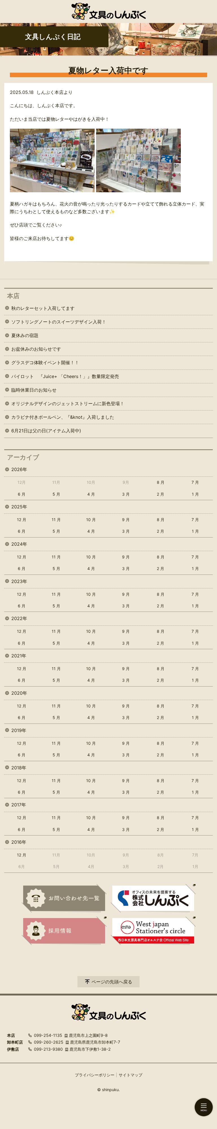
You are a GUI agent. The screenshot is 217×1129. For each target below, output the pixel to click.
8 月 (160, 482)
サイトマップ (130, 1074)
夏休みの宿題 (24, 335)
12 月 (21, 519)
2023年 (19, 581)
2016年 (18, 842)
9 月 (126, 519)
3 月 (126, 494)
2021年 (18, 656)
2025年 (19, 507)
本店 (13, 295)
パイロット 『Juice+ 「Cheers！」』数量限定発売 (65, 376)
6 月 (21, 494)
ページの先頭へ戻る (112, 982)
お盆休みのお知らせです (36, 349)
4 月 (91, 494)
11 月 (56, 519)
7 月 (195, 482)
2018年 (18, 767)
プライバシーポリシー (94, 1074)
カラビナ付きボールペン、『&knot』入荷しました (62, 417)
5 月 (56, 494)
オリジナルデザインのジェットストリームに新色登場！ (67, 403)
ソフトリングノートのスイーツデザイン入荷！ (58, 322)
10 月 (91, 519)
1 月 (195, 494)
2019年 (18, 730)
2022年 (19, 618)
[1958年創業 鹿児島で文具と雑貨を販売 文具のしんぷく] (108, 11)
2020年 (19, 693)
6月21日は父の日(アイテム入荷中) (46, 430)
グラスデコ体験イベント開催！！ (45, 362)
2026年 (19, 469)
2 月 (160, 494)
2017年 (18, 805)
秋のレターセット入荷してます (43, 308)
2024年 (19, 544)
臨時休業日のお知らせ (34, 390)
